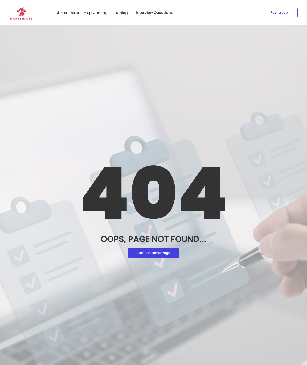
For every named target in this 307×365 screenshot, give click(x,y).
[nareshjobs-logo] (21, 12)
